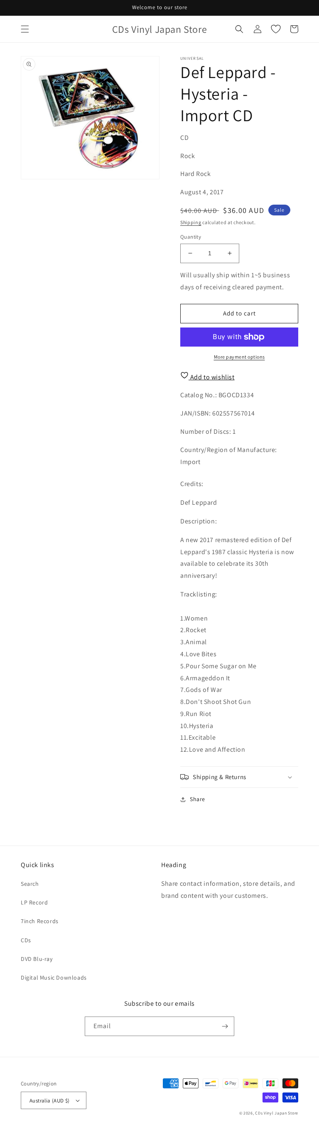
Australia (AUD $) (49, 1100)
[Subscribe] (225, 1026)
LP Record (34, 902)
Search (30, 883)
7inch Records (40, 921)
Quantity (190, 236)
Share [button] (197, 799)
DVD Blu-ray (37, 959)
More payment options (239, 357)
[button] (25, 29)
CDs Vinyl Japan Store (276, 1113)
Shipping (190, 222)
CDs (26, 940)
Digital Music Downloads (54, 977)
